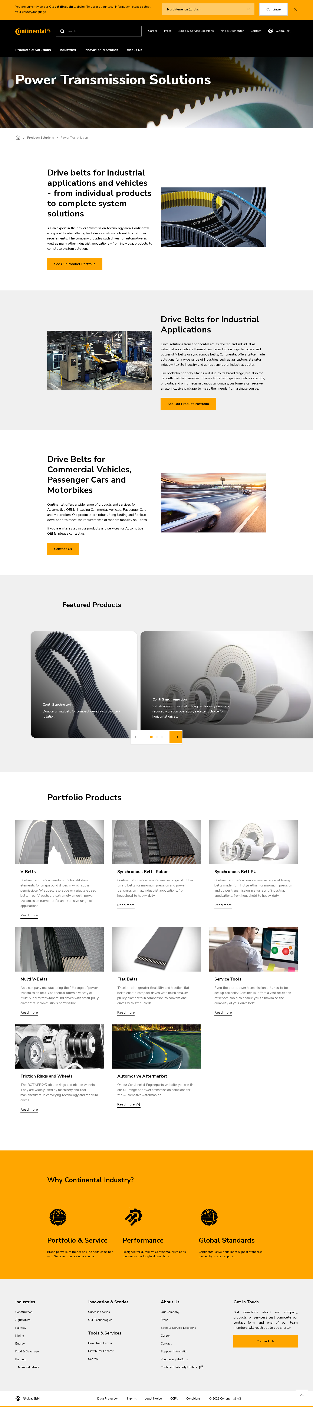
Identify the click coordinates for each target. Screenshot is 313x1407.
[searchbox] (99, 31)
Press (168, 31)
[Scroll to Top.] (302, 1396)
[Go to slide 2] (157, 737)
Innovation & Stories (101, 50)
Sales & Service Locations (196, 31)
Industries (67, 50)
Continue (273, 9)
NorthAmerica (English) (184, 9)
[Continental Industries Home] (32, 31)
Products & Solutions (33, 50)
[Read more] (59, 842)
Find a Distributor (232, 31)
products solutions (40, 138)
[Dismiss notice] (295, 9)
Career (152, 31)
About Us (134, 50)
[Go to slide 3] (162, 737)
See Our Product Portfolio (74, 264)
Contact (256, 31)
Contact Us (63, 549)
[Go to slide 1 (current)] (151, 737)
